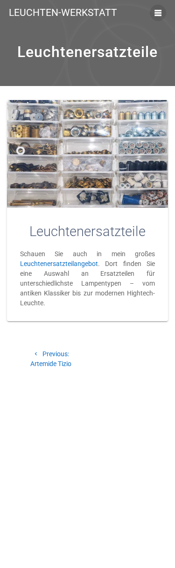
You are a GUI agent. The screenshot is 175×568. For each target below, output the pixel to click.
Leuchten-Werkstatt (63, 13)
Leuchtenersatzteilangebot (59, 263)
